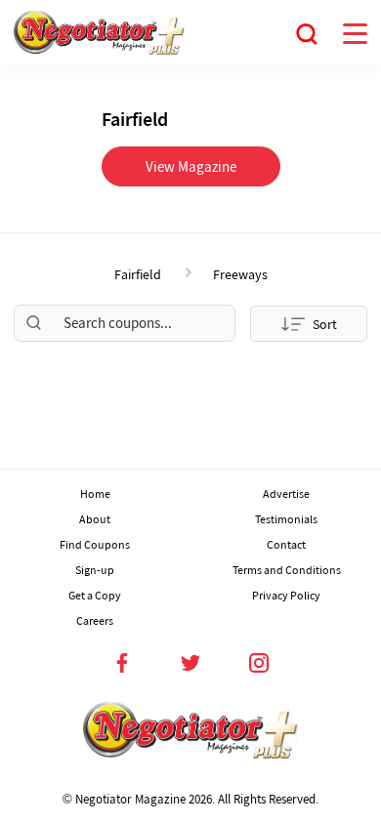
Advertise (286, 493)
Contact (286, 544)
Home (95, 493)
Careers (94, 620)
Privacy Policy (286, 595)
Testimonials (286, 519)
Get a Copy (94, 595)
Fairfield (137, 274)
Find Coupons (95, 544)
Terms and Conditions (287, 569)
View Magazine (191, 166)
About (94, 519)
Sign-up (94, 569)
